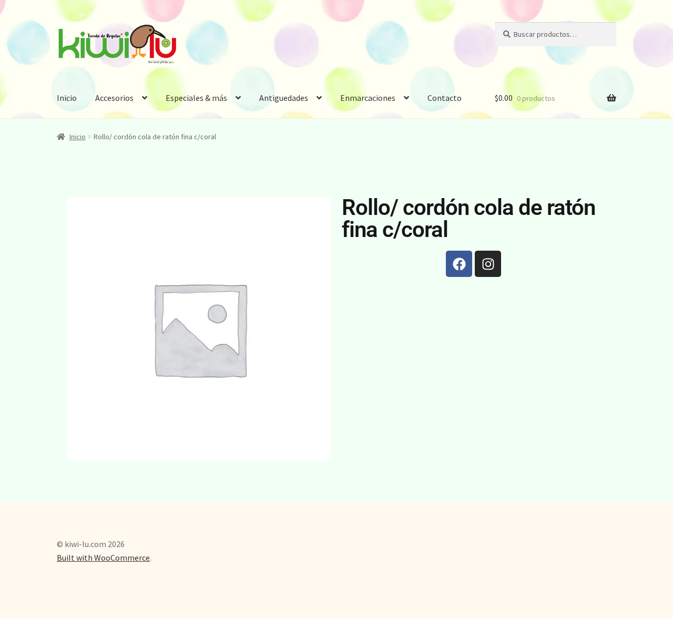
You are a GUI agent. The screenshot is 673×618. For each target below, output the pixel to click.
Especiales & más (196, 97)
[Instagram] (488, 264)
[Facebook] (459, 264)
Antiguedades (283, 97)
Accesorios (114, 97)
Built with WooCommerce (103, 557)
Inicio (67, 97)
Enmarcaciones (367, 97)
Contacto (444, 97)
